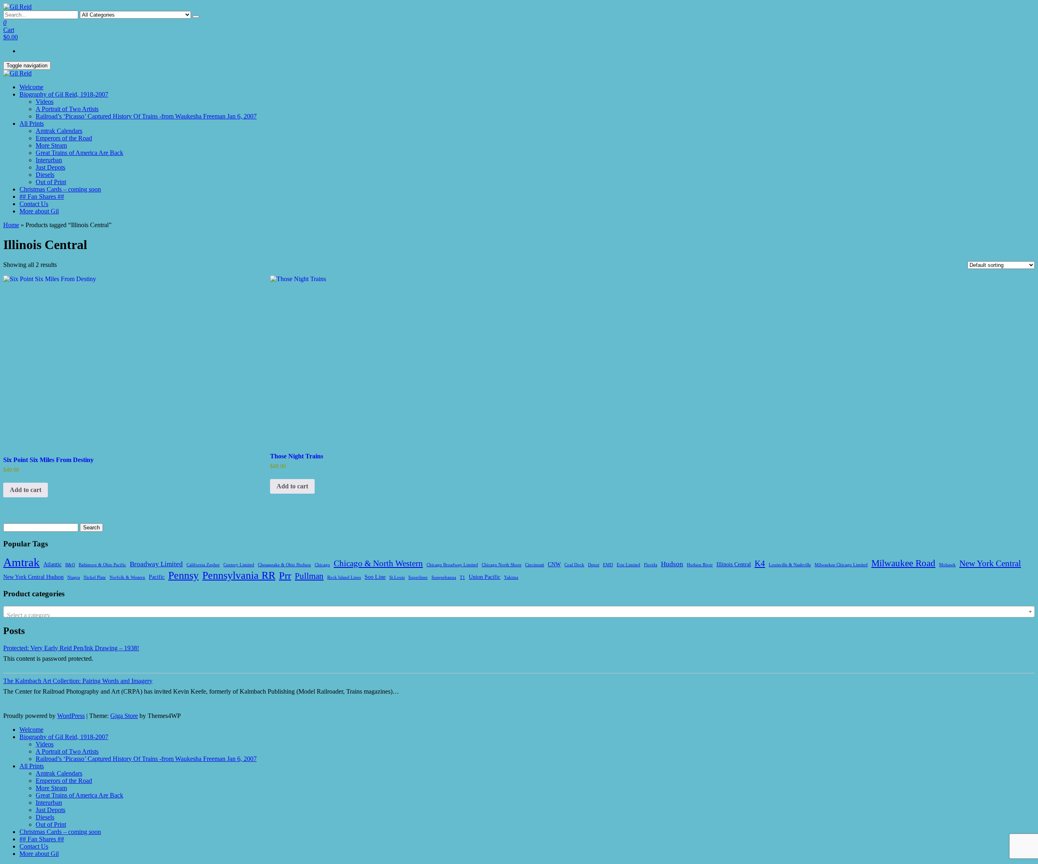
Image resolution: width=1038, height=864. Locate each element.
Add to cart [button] (25, 489)
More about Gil (39, 211)
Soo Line (375, 577)
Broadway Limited (156, 564)
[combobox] (519, 611)
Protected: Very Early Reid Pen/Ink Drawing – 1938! (71, 648)
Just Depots (50, 167)
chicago (322, 565)
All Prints (31, 123)
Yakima (511, 577)
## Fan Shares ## (41, 196)
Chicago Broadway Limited (452, 565)
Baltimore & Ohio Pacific (102, 565)
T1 (462, 577)
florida (650, 565)
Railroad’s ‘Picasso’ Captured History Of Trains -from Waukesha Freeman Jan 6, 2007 (146, 116)
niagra (73, 577)
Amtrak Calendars (59, 130)
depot (593, 565)
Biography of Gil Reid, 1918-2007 (63, 94)
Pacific (157, 577)
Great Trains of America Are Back (79, 152)
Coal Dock (574, 565)
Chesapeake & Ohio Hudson (284, 565)
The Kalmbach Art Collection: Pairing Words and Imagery (77, 680)
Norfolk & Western (127, 577)
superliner (418, 577)
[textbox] (519, 615)
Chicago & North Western (378, 563)
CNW (554, 564)
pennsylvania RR (238, 575)
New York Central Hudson (33, 577)
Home (11, 224)
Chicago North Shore (501, 565)
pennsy (183, 575)
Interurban (49, 160)
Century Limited (238, 565)
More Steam (51, 145)
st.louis (397, 577)
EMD (608, 565)
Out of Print (51, 181)
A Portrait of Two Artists (67, 108)
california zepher (203, 565)
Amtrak (21, 562)
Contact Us (33, 203)
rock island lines (344, 577)
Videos (45, 101)
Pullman (309, 576)
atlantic (52, 564)
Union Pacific (484, 577)
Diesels (45, 174)
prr (285, 575)
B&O (70, 565)
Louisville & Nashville (790, 565)
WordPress (71, 715)
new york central (990, 563)
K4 (760, 563)
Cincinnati (534, 565)
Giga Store (124, 715)
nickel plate (95, 577)
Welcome (31, 87)
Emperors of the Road (64, 138)
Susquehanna (443, 577)
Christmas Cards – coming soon (60, 189)
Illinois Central (733, 564)
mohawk (947, 565)
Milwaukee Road (903, 563)
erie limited (628, 565)
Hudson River (700, 565)
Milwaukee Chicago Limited (841, 565)
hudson (672, 564)
